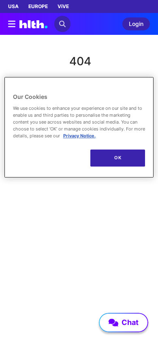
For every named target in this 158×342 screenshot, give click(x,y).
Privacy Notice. (79, 136)
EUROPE (38, 6)
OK (117, 157)
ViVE (63, 6)
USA (13, 6)
